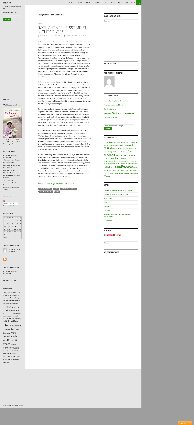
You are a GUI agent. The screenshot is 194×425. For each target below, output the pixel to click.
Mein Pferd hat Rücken (10, 173)
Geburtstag (132, 148)
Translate (17, 206)
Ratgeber (108, 167)
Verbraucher (119, 173)
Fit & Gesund (13, 310)
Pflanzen (123, 163)
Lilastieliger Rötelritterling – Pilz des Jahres (119, 113)
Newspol (7, 2)
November (107, 206)
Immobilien (15, 316)
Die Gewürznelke (110, 109)
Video (133, 2)
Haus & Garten (7, 316)
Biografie (124, 142)
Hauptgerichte (121, 155)
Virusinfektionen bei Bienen (113, 105)
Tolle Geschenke (8, 180)
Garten (126, 148)
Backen (118, 142)
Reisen (113, 2)
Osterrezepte (116, 163)
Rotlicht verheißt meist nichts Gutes (62, 29)
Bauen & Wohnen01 (10, 295)
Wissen (107, 176)
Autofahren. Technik (69, 189)
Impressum (108, 198)
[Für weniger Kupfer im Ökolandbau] (109, 81)
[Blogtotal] (117, 235)
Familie (13, 307)
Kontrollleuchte (46, 191)
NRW (126, 2)
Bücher (131, 142)
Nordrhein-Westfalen (129, 161)
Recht (5, 340)
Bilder (106, 2)
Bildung (12, 298)
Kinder (108, 159)
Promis (136, 163)
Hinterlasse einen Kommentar (76, 36)
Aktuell (80, 2)
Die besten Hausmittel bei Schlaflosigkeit (118, 190)
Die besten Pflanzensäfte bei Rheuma (117, 194)
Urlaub (110, 172)
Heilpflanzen (130, 155)
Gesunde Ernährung (121, 152)
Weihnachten (133, 173)
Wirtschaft (11, 359)
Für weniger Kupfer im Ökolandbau (116, 101)
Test (118, 170)
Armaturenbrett (45, 189)
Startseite (71, 2)
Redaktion (59, 36)
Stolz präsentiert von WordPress (13, 405)
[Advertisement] (121, 42)
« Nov (5, 237)
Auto (40, 24)
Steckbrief (112, 170)
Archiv (9, 293)
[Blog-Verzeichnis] (108, 235)
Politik (17, 330)
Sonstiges (8, 347)
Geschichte (7, 314)
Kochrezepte (124, 158)
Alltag (5, 293)
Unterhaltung (9, 353)
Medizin (120, 161)
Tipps (57, 191)
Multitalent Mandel (110, 117)
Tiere (122, 170)
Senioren (13, 344)
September (108, 221)
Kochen (115, 158)
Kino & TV (7, 318)
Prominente (130, 163)
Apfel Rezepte (108, 142)
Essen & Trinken (117, 148)
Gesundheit (97, 2)
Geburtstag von (109, 152)
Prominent (6, 333)
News (106, 202)
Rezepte (88, 2)
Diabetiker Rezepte (122, 145)
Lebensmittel (112, 161)
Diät (130, 145)
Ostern (109, 163)
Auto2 (18, 293)
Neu (6, 325)
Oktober (107, 210)
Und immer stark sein (12, 105)
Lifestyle (14, 318)
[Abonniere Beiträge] (5, 259)
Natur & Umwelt (12, 321)
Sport (16, 348)
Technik (5, 351)
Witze (120, 2)
